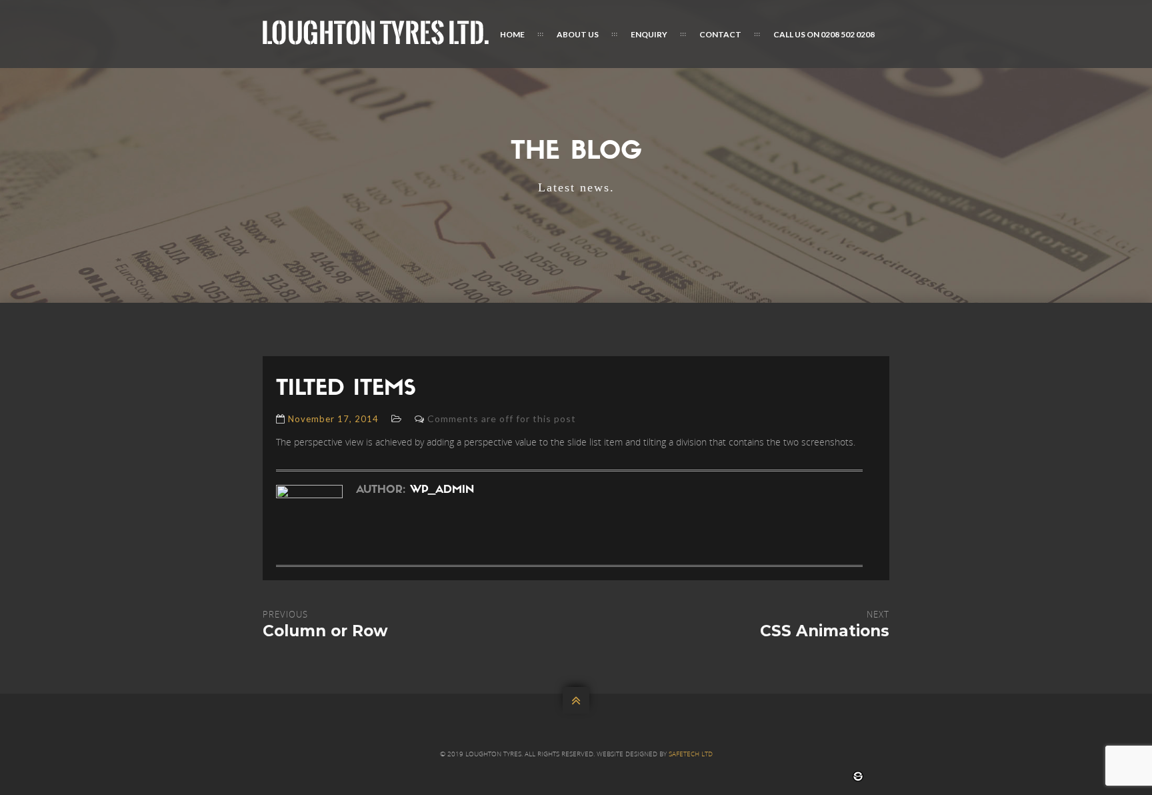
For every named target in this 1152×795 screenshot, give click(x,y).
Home (512, 34)
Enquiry (649, 34)
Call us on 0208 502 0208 (824, 34)
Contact (720, 34)
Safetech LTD (691, 754)
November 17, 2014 (333, 419)
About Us (578, 34)
